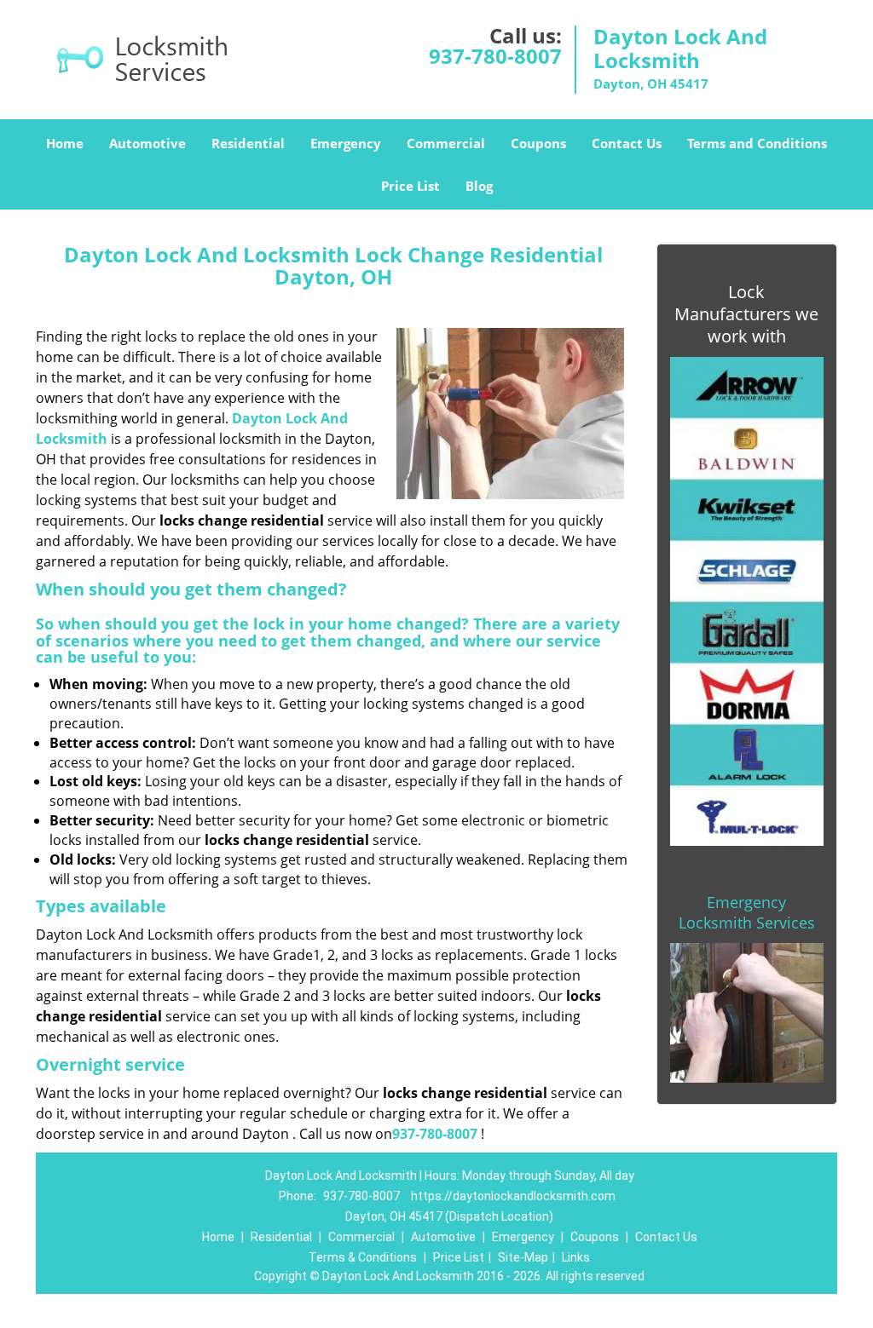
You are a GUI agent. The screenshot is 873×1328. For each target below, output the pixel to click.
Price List (410, 185)
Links (576, 1257)
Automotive (147, 143)
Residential (248, 143)
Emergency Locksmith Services (747, 912)
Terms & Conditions (363, 1257)
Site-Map (523, 1257)
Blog (479, 185)
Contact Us (627, 143)
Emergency (345, 143)
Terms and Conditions (757, 143)
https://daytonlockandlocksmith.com (513, 1196)
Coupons (538, 143)
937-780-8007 (495, 56)
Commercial (446, 143)
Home (65, 143)
